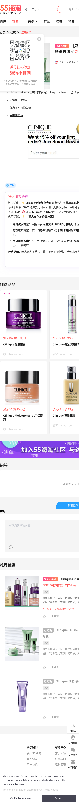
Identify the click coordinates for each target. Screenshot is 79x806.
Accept (58, 798)
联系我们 (60, 758)
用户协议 (32, 764)
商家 (31, 21)
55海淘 (11, 9)
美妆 (12, 185)
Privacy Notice (50, 789)
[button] (33, 9)
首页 (2, 32)
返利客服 (60, 764)
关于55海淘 (34, 753)
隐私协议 (32, 758)
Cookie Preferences (20, 798)
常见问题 (60, 753)
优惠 (15, 21)
